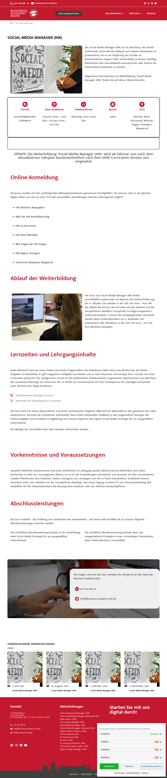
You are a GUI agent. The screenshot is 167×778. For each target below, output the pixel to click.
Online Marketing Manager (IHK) (75, 713)
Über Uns (134, 13)
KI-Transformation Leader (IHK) (74, 746)
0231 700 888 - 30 (21, 3)
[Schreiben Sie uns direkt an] (32, 3)
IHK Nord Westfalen (27, 235)
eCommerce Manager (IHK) (72, 722)
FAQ (96, 774)
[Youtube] (156, 3)
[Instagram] (149, 3)
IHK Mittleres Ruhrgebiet (30, 207)
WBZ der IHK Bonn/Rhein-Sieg (32, 216)
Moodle (151, 13)
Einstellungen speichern (151, 766)
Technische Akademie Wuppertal (34, 262)
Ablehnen (129, 766)
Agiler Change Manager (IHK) (73, 749)
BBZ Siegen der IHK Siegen (31, 244)
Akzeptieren (109, 766)
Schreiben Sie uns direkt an (46, 3)
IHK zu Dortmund (26, 226)
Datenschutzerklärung (133, 772)
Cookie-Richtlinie (119, 772)
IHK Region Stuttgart (28, 253)
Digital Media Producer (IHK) (73, 731)
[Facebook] (145, 3)
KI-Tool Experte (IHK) (69, 734)
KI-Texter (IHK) (66, 740)
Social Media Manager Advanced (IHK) (77, 728)
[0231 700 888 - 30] (11, 3)
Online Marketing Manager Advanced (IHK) (79, 716)
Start (11, 23)
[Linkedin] (152, 3)
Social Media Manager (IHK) (24, 690)
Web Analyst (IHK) (68, 719)
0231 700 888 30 (88, 589)
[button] (83, 158)
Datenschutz (86, 774)
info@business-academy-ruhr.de (98, 599)
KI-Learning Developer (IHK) (72, 743)
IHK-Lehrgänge (113, 13)
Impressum (144, 772)
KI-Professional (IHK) (69, 737)
